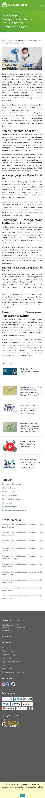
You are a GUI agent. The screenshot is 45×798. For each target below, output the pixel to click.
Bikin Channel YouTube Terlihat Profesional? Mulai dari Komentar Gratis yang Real (29, 409)
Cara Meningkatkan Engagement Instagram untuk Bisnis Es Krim (22, 573)
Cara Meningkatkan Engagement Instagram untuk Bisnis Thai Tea (22, 525)
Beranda (5, 647)
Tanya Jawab (7, 658)
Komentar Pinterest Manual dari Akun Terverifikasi (28, 444)
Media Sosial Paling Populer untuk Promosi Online (29, 372)
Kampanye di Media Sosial (15, 510)
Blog (3, 40)
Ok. (22, 795)
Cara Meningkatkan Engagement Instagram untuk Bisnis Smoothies (22, 541)
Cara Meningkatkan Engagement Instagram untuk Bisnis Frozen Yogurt (22, 557)
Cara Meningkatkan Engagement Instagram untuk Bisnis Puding (22, 589)
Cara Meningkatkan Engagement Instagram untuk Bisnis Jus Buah (22, 533)
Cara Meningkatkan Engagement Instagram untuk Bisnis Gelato (22, 581)
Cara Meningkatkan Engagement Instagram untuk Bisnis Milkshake (22, 549)
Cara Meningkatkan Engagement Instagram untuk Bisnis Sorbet (22, 565)
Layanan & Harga (9, 654)
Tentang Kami (7, 651)
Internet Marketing (13, 484)
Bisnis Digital (10, 488)
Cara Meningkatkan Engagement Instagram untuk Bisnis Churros (22, 597)
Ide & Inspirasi (11, 495)
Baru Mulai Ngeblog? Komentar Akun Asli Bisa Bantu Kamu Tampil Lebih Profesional (30, 463)
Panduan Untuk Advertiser (14, 672)
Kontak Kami (7, 668)
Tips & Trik (9, 491)
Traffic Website (11, 506)
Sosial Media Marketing (14, 499)
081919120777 (9, 636)
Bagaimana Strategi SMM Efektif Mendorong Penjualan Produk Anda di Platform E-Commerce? (30, 391)
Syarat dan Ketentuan (11, 661)
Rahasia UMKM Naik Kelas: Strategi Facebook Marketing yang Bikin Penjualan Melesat (30, 427)
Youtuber (8, 503)
